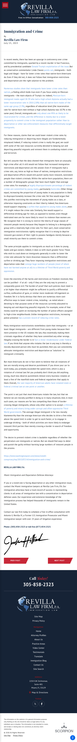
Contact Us (38, 664)
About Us (38, 639)
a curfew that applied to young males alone (47, 206)
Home (38, 631)
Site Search (38, 669)
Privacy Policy (38, 620)
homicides (55, 189)
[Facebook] (42, 704)
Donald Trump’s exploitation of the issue (50, 66)
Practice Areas (38, 643)
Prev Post (15, 560)
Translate (38, 656)
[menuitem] (38, 631)
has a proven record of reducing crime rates (39, 317)
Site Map (38, 616)
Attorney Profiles (38, 635)
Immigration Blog (38, 660)
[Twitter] (35, 704)
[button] (72, 737)
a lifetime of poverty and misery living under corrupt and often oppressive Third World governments (38, 408)
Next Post (59, 560)
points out (48, 70)
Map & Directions (40, 692)
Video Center (38, 648)
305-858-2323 (52, 18)
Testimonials (38, 652)
